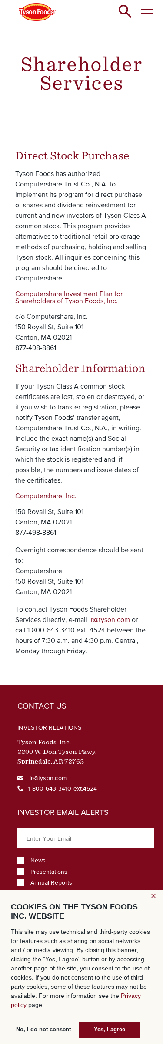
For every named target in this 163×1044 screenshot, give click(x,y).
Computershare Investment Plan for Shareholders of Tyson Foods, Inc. (69, 297)
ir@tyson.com (109, 619)
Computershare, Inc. (46, 496)
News (38, 860)
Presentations (48, 871)
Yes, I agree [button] (109, 1030)
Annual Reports (51, 882)
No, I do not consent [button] (43, 1030)
